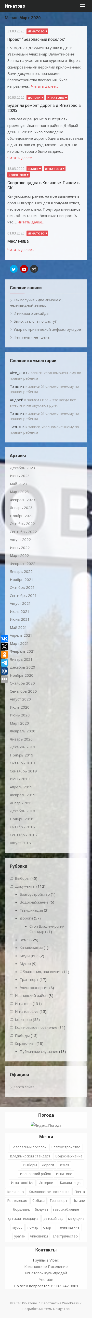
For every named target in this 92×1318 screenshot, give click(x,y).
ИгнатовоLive (27, 1011)
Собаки (38, 1200)
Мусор (25, 963)
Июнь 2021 (20, 619)
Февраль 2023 (22, 499)
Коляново (17, 175)
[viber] (34, 269)
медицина (76, 1218)
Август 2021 (20, 603)
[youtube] (24, 269)
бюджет (41, 1209)
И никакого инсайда (31, 313)
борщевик (21, 1209)
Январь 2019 (21, 802)
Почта (79, 1191)
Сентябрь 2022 (23, 531)
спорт (48, 1227)
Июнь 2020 (20, 715)
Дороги (34, 97)
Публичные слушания (39, 1051)
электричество (65, 1236)
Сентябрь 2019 (23, 771)
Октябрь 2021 (22, 587)
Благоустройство (35, 894)
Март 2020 (19, 723)
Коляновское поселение (36, 1027)
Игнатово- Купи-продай (46, 1272)
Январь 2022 (21, 571)
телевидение (68, 1227)
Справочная (25, 1043)
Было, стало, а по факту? (35, 321)
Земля (33, 169)
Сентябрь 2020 (23, 691)
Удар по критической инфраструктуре (47, 329)
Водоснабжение (34, 902)
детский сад (53, 1218)
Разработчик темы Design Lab (46, 1308)
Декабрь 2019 (22, 746)
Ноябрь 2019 (21, 755)
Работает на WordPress (60, 1303)
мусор (18, 1227)
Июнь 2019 (20, 778)
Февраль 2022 (22, 563)
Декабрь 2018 (22, 810)
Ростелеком (17, 1200)
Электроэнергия (34, 987)
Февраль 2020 (22, 730)
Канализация (31, 947)
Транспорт (29, 979)
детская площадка (23, 1218)
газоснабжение (66, 1209)
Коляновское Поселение (46, 1266)
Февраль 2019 (22, 794)
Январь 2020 (21, 739)
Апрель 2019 (21, 786)
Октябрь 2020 (22, 683)
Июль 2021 (19, 611)
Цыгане (78, 1200)
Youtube (46, 1279)
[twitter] (14, 269)
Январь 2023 (21, 507)
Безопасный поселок (29, 1147)
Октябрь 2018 (22, 826)
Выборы (22, 878)
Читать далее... (44, 86)
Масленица (18, 241)
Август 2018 (20, 842)
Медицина (29, 955)
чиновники (39, 1236)
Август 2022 (20, 539)
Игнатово (15, 6)
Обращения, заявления (40, 971)
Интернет (47, 1182)
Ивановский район (31, 995)
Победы (22, 1035)
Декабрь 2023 (22, 467)
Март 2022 (19, 555)
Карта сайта (24, 1086)
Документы (25, 886)
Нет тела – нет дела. (31, 337)
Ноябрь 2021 (21, 579)
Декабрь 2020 (22, 667)
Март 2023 (19, 491)
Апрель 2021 (21, 635)
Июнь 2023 (20, 475)
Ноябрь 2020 (21, 675)
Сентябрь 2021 (23, 595)
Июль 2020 (19, 707)
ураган (19, 1236)
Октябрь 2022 (22, 523)
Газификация (31, 910)
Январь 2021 (21, 659)
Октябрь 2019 (22, 762)
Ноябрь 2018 (21, 818)
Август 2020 (20, 699)
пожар (32, 1227)
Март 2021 (19, 643)
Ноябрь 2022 (21, 515)
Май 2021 (18, 627)
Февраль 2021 (22, 651)
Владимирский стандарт (30, 1156)
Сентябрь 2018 (23, 834)
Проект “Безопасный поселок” (36, 39)
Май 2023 (18, 483)
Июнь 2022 (20, 547)
